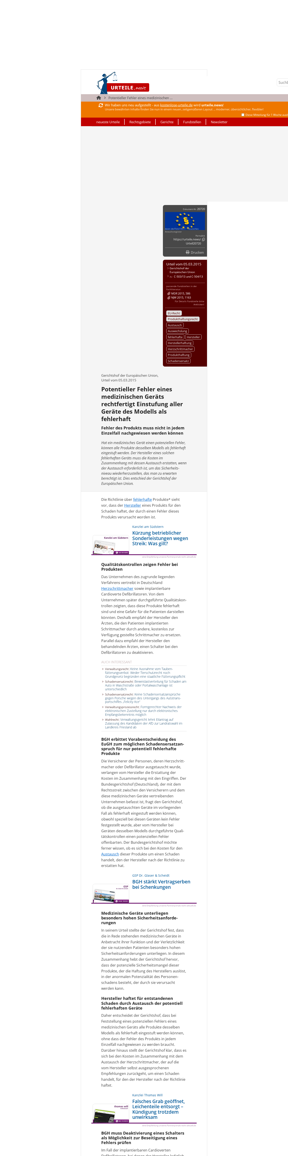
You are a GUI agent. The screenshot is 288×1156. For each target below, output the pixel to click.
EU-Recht (174, 313)
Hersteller (193, 337)
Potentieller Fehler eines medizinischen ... (140, 98)
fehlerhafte (175, 337)
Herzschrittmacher (180, 349)
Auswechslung (177, 331)
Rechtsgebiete (140, 122)
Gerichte (166, 122)
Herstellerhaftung (179, 343)
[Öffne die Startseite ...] (138, 82)
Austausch (175, 325)
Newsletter (219, 122)
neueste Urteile (108, 122)
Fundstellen (192, 122)
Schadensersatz (178, 361)
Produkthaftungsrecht (183, 319)
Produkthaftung (178, 355)
